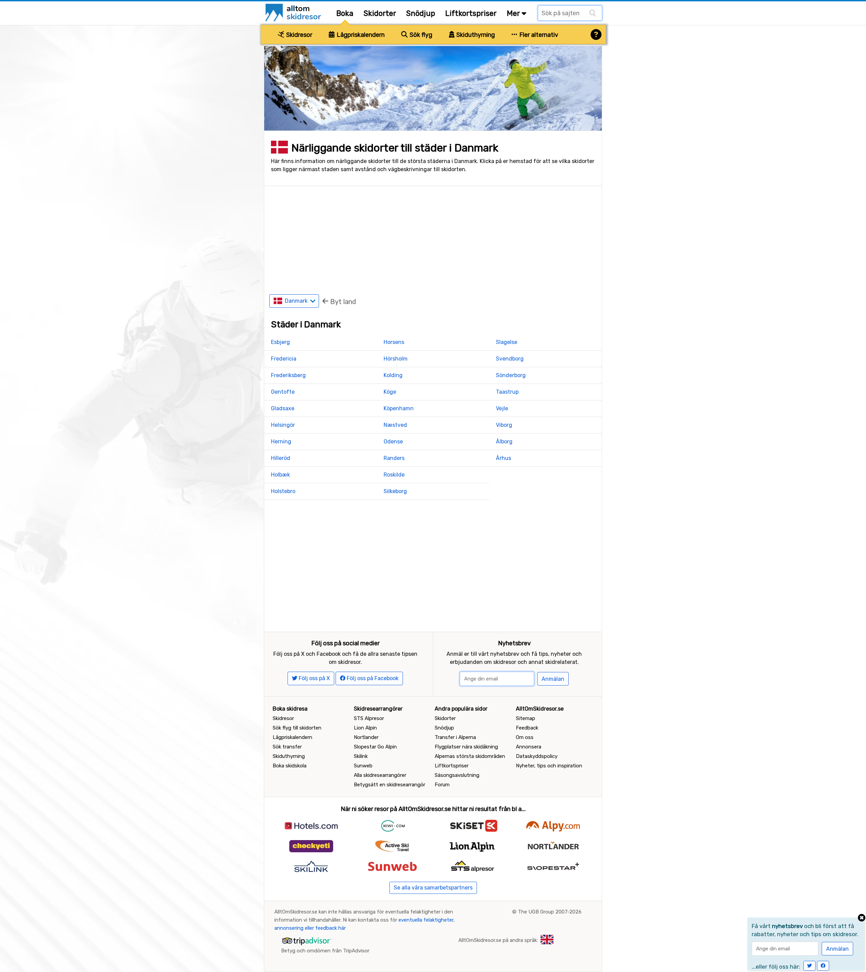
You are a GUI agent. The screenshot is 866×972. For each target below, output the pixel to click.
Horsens (394, 342)
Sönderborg (511, 375)
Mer (514, 13)
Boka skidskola (289, 766)
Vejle (502, 408)
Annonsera (528, 747)
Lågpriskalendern (360, 35)
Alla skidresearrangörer (380, 775)
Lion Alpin (365, 728)
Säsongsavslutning (457, 775)
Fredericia (283, 358)
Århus (503, 458)
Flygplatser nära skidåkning (466, 747)
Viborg (504, 425)
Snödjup (420, 13)
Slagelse (506, 342)
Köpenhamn (399, 408)
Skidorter (380, 13)
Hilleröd (280, 458)
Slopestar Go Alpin (375, 747)
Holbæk (280, 474)
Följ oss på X (313, 678)
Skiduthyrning (475, 35)
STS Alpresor (369, 718)
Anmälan (553, 679)
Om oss (524, 737)
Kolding (393, 375)
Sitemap (525, 718)
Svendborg (510, 358)
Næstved (395, 425)
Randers (394, 458)
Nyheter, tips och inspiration (549, 766)
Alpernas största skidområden (470, 756)
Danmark (297, 301)
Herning (281, 441)
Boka (345, 13)
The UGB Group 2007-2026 (550, 912)
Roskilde (394, 474)
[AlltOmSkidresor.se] (294, 12)
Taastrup (507, 392)
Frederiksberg (288, 375)
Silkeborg (395, 491)
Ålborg (504, 441)
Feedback (527, 728)
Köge (390, 392)
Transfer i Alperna (455, 737)
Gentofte (283, 392)
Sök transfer (287, 747)
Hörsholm (396, 358)
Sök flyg (420, 35)
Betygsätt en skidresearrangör (389, 785)
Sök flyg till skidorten (297, 728)
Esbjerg (280, 342)
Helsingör (283, 425)
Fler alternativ (538, 35)
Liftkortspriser (471, 13)
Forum (442, 785)
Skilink (361, 756)
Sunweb (363, 766)
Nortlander (366, 737)
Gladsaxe (282, 408)
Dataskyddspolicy (536, 756)
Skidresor (298, 35)
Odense (393, 441)
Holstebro (283, 491)
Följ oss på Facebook (371, 678)
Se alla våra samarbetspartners (433, 887)
